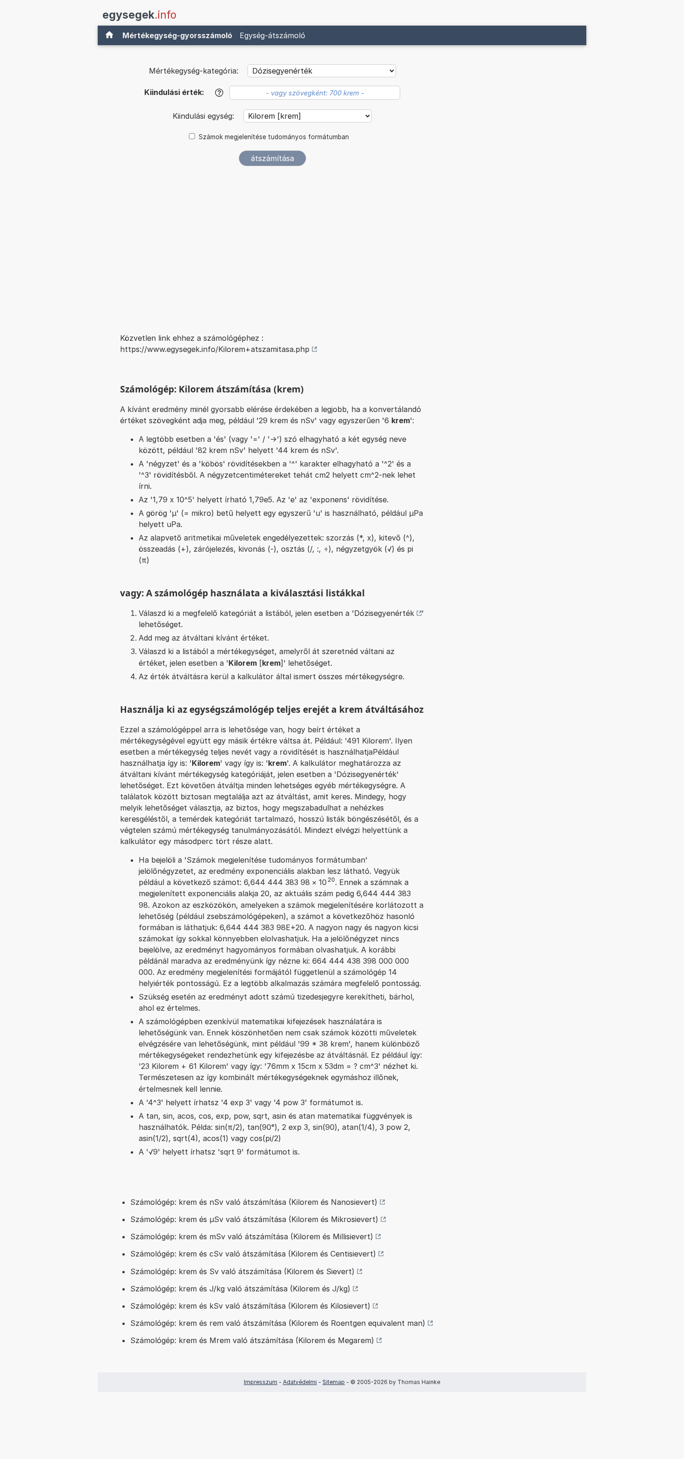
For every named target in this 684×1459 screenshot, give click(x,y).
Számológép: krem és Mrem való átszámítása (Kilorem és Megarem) (252, 1340)
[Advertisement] (272, 243)
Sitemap (333, 1381)
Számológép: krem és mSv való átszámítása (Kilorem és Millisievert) (251, 1236)
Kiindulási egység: (204, 116)
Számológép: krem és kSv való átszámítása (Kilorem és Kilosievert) (250, 1305)
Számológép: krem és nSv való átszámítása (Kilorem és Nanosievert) (253, 1202)
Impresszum (260, 1381)
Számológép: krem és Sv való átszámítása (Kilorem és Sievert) (242, 1271)
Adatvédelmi (300, 1381)
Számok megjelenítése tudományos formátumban (274, 137)
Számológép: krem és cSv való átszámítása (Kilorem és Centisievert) (253, 1253)
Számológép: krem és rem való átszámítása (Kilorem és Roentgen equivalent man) (277, 1323)
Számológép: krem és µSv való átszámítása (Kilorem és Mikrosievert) (254, 1219)
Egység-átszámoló (272, 35)
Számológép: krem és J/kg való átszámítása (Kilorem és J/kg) (240, 1288)
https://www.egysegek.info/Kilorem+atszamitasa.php (214, 349)
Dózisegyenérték (384, 613)
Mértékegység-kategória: (193, 70)
